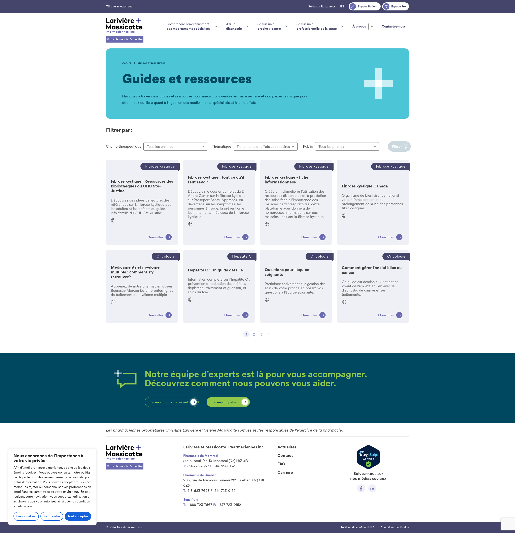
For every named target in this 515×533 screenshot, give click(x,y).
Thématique (221, 146)
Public (308, 146)
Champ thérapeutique (123, 146)
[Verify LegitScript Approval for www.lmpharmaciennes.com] (368, 457)
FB (361, 488)
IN (372, 488)
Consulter (142, 202)
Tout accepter (78, 516)
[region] (52, 487)
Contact (285, 455)
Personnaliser (26, 516)
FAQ (281, 463)
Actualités (286, 447)
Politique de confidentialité (357, 527)
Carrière (285, 472)
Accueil (126, 62)
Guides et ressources (151, 62)
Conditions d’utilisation (395, 527)
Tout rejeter (51, 516)
